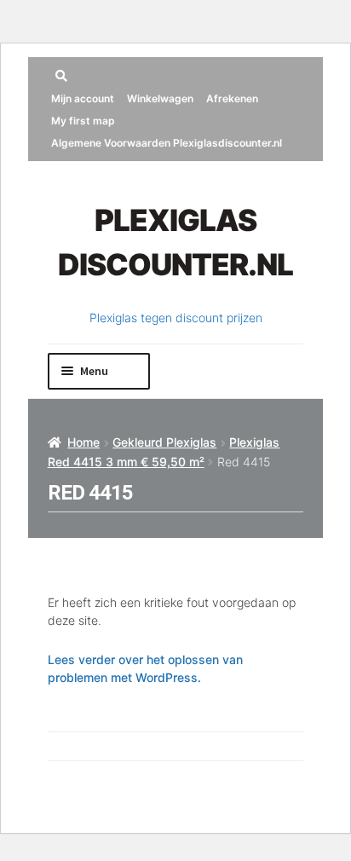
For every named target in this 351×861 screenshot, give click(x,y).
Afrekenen (232, 98)
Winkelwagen (160, 98)
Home (83, 442)
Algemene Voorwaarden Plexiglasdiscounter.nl (166, 142)
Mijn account (82, 98)
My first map (83, 120)
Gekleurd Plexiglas (164, 442)
